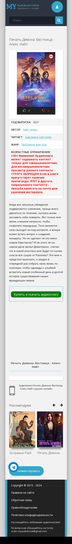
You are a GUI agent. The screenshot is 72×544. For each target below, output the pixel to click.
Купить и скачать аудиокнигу (36, 294)
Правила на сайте (22, 492)
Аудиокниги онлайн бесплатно (34, 487)
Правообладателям (24, 507)
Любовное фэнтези (34, 144)
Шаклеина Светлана (38, 137)
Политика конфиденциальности (32, 515)
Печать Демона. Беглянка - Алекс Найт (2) (50, 453)
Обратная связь (21, 500)
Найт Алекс (30, 129)
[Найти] (59, 20)
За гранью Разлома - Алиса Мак (22, 453)
